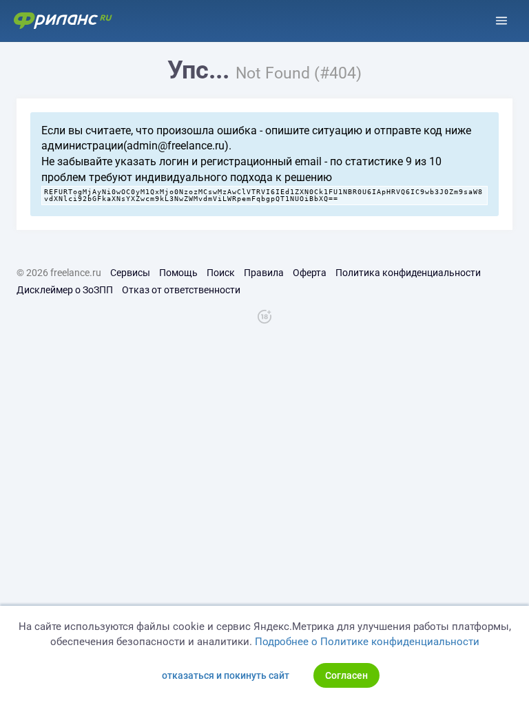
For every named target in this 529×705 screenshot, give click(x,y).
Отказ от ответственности (181, 289)
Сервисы (130, 272)
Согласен (346, 675)
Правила (264, 272)
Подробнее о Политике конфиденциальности (367, 641)
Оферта (309, 272)
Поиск (221, 272)
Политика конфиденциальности (408, 272)
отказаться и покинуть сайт (225, 675)
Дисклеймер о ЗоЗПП (65, 289)
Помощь (178, 272)
